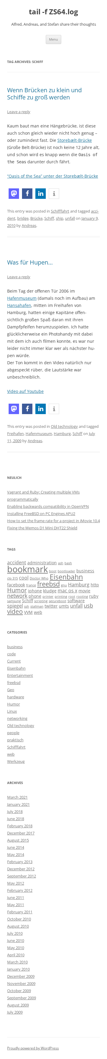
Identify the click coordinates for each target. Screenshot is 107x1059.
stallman (36, 606)
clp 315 (12, 578)
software (76, 600)
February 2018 (19, 826)
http (95, 585)
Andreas (29, 225)
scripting (41, 601)
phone (35, 596)
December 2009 (20, 976)
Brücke (36, 218)
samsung (14, 601)
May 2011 (15, 904)
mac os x (67, 590)
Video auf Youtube (25, 391)
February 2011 (19, 911)
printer (48, 596)
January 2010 (18, 969)
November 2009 (21, 983)
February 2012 (19, 890)
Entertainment (20, 675)
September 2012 (21, 876)
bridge (23, 218)
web (38, 612)
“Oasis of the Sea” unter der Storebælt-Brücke (52, 176)
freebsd (48, 583)
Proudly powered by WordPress (33, 1048)
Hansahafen (19, 305)
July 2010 (15, 933)
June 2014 (15, 847)
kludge (49, 591)
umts (64, 606)
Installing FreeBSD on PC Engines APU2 (41, 513)
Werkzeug (16, 761)
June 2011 (15, 897)
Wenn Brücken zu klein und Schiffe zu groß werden (44, 93)
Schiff (49, 218)
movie (84, 591)
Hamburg (62, 433)
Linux (12, 711)
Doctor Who (39, 578)
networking (17, 718)
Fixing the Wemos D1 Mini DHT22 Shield (42, 528)
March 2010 (17, 962)
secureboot (57, 601)
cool (24, 577)
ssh (26, 606)
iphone (35, 591)
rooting (82, 596)
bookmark (27, 569)
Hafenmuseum (22, 298)
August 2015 (18, 840)
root (71, 596)
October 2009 (19, 990)
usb (88, 605)
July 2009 (15, 1012)
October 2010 (19, 919)
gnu (64, 585)
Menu (53, 39)
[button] (14, 193)
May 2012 (15, 883)
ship (59, 218)
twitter (51, 606)
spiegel (15, 605)
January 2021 (18, 804)
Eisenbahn (66, 577)
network (17, 595)
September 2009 (21, 997)
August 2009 (18, 1005)
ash (60, 563)
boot (52, 571)
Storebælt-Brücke (74, 140)
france (31, 585)
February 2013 (19, 861)
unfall (70, 218)
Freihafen (15, 433)
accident (16, 562)
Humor (17, 590)
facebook (16, 585)
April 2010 (15, 954)
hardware (15, 697)
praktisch (15, 740)
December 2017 (20, 833)
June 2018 (15, 818)
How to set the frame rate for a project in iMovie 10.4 (53, 520)
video (15, 611)
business (85, 571)
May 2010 (15, 947)
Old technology (64, 426)
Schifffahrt (60, 211)
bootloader (66, 571)
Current (14, 661)
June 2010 (15, 940)
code (11, 654)
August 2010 (18, 926)
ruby (93, 596)
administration (42, 562)
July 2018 (15, 811)
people (13, 732)
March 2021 (17, 797)
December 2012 (20, 869)
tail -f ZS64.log (53, 11)
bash (68, 563)
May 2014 (15, 854)
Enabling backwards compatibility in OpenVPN (48, 506)
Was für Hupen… (30, 262)
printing (61, 596)
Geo (10, 689)
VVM (28, 612)
